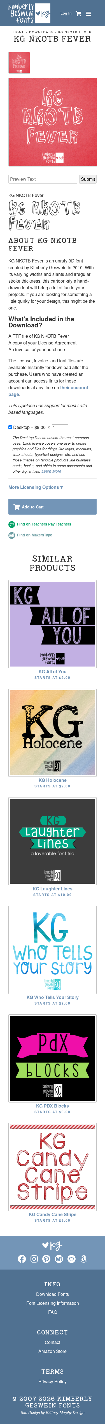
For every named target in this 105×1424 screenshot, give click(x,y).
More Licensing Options (35, 487)
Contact (52, 1342)
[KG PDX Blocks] (52, 1058)
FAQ (52, 1312)
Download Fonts (52, 1294)
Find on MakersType (34, 535)
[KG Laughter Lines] (52, 840)
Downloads (41, 32)
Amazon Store (52, 1351)
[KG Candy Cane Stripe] (52, 1166)
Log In (66, 13)
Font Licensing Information (52, 1303)
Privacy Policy (52, 1381)
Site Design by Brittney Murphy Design (52, 1412)
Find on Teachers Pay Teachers (43, 524)
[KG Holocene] (52, 732)
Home (19, 32)
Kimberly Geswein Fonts (59, 1402)
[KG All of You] (52, 623)
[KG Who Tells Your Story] (52, 949)
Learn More (51, 471)
